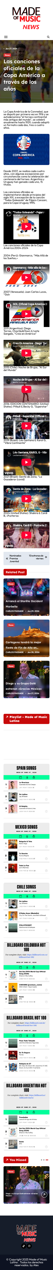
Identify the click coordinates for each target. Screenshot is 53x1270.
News (7, 55)
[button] (46, 1185)
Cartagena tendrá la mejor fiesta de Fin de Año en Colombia (23, 648)
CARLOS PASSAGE (15, 611)
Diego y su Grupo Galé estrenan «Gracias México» (22, 1195)
